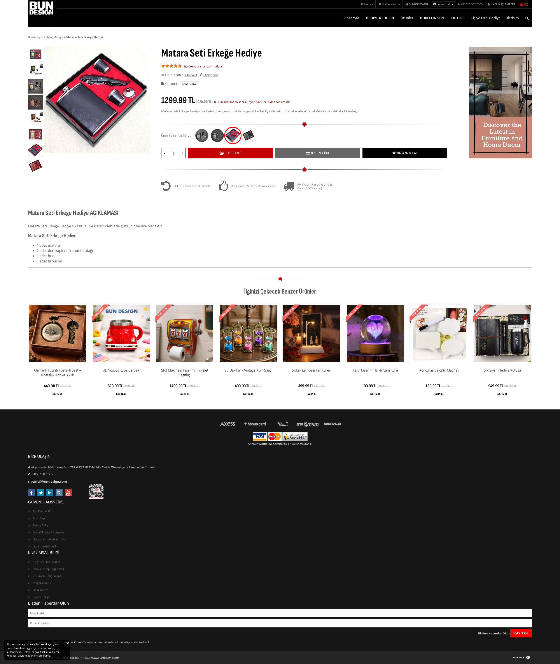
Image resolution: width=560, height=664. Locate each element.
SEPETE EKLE (232, 153)
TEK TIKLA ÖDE (320, 153)
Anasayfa (351, 18)
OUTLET (457, 18)
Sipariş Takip (41, 525)
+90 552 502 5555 (471, 4)
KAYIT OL (521, 633)
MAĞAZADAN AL (406, 153)
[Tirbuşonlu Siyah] (233, 135)
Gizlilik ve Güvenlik (45, 546)
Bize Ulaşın (40, 518)
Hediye (368, 4)
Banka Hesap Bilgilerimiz (48, 569)
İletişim (513, 18)
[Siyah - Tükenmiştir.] (201, 135)
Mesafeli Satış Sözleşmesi (49, 532)
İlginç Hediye (54, 37)
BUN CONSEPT (432, 18)
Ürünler (407, 18)
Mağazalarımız (390, 4)
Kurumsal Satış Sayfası (47, 576)
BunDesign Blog (43, 511)
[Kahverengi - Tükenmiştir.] (217, 135)
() (525, 4)
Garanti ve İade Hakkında (49, 539)
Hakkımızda (40, 590)
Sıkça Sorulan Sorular (46, 562)
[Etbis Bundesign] (96, 497)
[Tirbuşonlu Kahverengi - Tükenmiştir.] (248, 135)
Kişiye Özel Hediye (485, 18)
